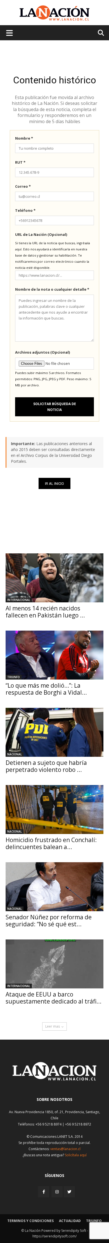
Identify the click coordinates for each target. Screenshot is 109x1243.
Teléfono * (25, 210)
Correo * (23, 186)
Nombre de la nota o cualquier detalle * (52, 289)
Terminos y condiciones (30, 1220)
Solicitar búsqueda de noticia (54, 406)
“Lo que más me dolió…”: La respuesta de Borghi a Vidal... (46, 689)
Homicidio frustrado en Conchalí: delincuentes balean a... (51, 843)
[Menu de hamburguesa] (9, 32)
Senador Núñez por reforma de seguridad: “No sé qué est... (49, 920)
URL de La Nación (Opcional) (41, 234)
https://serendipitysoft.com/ (54, 1236)
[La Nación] (54, 13)
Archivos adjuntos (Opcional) (42, 352)
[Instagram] (57, 1191)
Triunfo (13, 677)
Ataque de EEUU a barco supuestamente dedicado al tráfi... (53, 997)
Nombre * (24, 138)
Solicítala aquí (76, 1155)
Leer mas (52, 1026)
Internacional (18, 600)
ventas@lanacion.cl (65, 1148)
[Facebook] (44, 1191)
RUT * (20, 162)
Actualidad (70, 1220)
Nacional (14, 754)
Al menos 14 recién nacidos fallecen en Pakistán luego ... (45, 611)
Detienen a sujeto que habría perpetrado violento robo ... (46, 766)
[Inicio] (54, 1079)
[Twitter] (69, 1191)
